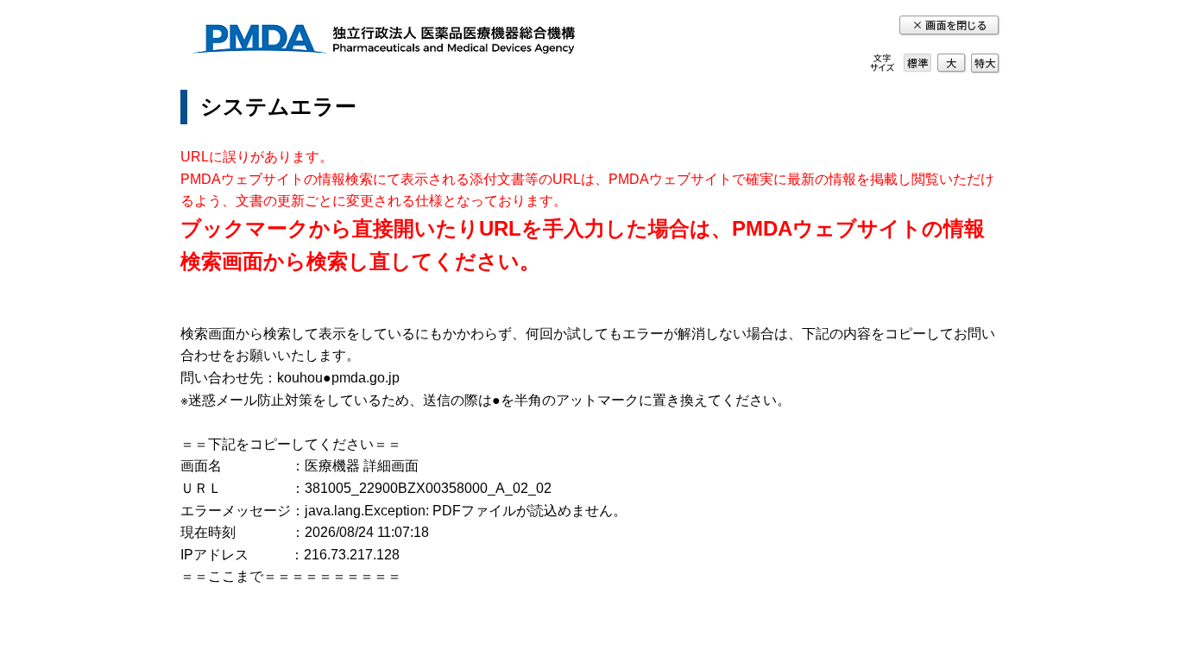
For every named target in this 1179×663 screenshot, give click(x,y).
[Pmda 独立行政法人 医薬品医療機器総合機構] (383, 42)
